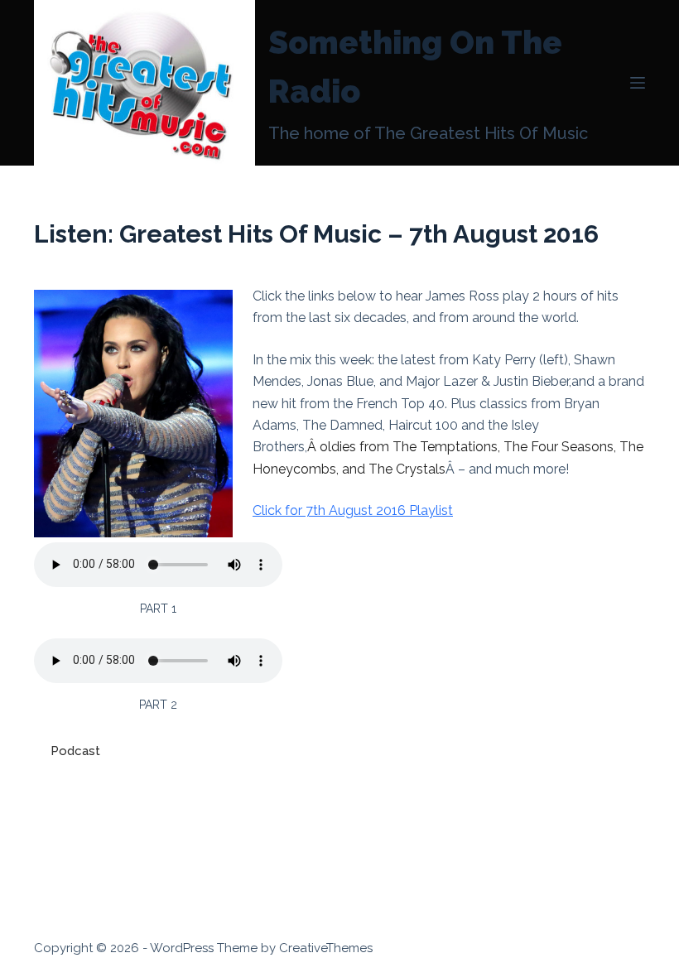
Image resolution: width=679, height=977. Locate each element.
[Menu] (637, 82)
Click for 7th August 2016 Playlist (353, 510)
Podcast (75, 751)
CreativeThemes (326, 948)
